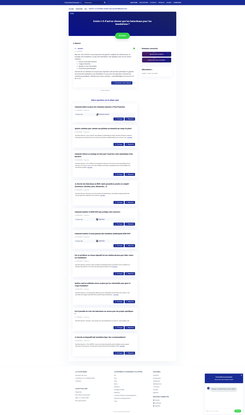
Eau (115, 378)
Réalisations (143, 2)
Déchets (117, 387)
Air (115, 375)
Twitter (157, 400)
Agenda (169, 2)
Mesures (117, 392)
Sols (115, 381)
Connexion (177, 2)
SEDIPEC (80, 48)
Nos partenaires (80, 401)
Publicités (78, 392)
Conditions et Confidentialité (85, 378)
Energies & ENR (119, 390)
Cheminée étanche (104, 114)
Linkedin (157, 406)
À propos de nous (81, 375)
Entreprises (157, 378)
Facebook (157, 403)
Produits (161, 2)
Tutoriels (153, 2)
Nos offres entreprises (82, 395)
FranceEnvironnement (72, 3)
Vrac (115, 401)
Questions (134, 2)
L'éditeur (78, 381)
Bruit (116, 384)
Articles (155, 390)
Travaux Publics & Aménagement (125, 395)
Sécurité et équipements (122, 398)
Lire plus (129, 137)
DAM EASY (102, 219)
